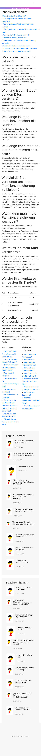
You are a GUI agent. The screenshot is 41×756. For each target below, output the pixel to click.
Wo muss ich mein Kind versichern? (16, 46)
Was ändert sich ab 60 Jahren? (14, 16)
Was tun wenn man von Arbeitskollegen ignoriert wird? (10, 367)
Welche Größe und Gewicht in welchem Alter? (30, 381)
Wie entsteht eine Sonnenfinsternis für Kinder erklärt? (9, 354)
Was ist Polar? (29, 360)
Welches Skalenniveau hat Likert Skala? (30, 400)
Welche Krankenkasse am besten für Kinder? (20, 48)
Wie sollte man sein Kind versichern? (17, 51)
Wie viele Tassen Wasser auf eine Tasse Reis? (10, 421)
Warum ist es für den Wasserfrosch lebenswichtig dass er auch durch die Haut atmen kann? (10, 405)
